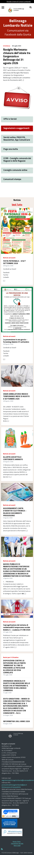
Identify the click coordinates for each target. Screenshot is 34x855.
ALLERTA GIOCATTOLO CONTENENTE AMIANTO (13, 458)
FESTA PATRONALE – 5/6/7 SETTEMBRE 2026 (14, 262)
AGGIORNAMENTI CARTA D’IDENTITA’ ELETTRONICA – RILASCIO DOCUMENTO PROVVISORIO (14, 512)
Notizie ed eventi (9, 258)
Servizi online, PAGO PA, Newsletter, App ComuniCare (16, 138)
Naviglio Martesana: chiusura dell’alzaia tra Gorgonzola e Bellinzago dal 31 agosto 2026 (16, 56)
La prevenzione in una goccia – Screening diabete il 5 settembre (16, 340)
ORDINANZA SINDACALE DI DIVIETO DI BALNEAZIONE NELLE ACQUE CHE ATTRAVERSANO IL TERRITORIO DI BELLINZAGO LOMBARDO (16, 686)
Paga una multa (10, 149)
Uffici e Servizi (10, 118)
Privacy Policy (17, 841)
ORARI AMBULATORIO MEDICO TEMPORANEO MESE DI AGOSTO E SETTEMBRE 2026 (16, 396)
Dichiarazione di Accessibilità (11, 787)
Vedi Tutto (17, 204)
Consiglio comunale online (15, 170)
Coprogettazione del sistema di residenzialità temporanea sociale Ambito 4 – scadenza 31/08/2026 (16, 627)
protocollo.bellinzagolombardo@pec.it (14, 785)
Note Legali (17, 845)
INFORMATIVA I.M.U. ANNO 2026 (16, 721)
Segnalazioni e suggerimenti (16, 128)
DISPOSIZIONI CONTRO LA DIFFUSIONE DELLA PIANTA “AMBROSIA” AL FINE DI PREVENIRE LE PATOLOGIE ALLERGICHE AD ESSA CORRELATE (14, 666)
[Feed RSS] (17, 849)
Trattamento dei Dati (17, 843)
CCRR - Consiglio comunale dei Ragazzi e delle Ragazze (17, 159)
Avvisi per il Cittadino (10, 657)
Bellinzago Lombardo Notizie (17, 23)
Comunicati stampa (12, 179)
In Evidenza (6, 46)
